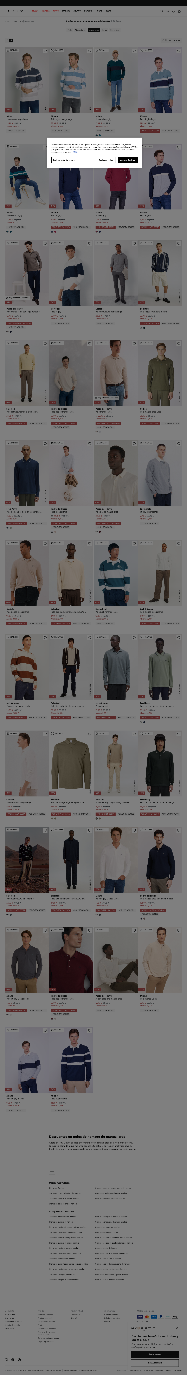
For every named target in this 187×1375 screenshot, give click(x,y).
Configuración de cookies (64, 160)
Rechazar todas (106, 160)
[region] (94, 153)
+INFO (75, 152)
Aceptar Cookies (127, 160)
